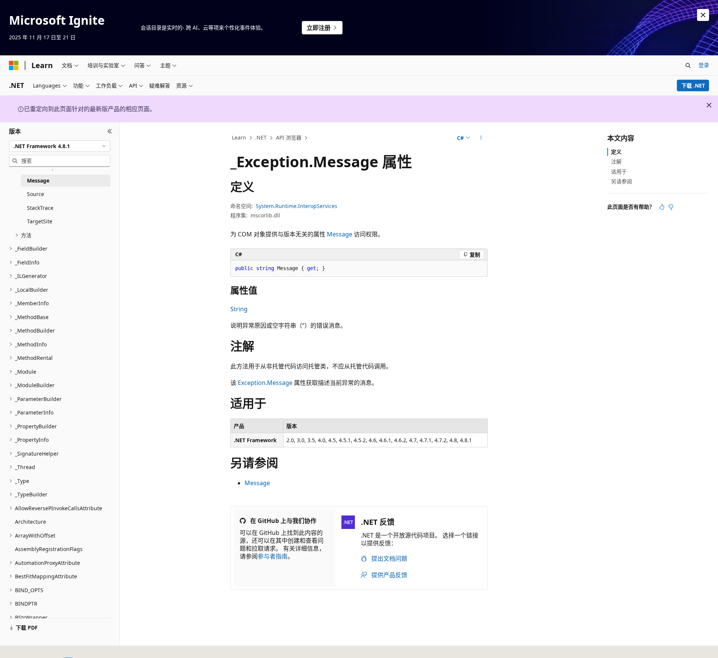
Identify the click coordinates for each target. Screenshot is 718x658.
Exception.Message (265, 383)
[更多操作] (481, 138)
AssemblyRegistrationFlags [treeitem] (49, 549)
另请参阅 (621, 181)
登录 (704, 64)
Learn (239, 137)
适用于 (619, 171)
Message (339, 234)
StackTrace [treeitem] (40, 207)
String (239, 309)
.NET (261, 137)
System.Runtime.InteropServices (296, 205)
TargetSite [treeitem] (39, 221)
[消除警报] (703, 15)
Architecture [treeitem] (30, 521)
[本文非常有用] (661, 206)
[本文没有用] (670, 206)
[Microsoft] (14, 65)
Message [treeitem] (38, 180)
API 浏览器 (288, 137)
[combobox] (59, 146)
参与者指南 (273, 556)
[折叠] (109, 131)
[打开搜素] (688, 65)
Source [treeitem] (35, 194)
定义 (616, 151)
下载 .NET (693, 85)
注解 (616, 161)
